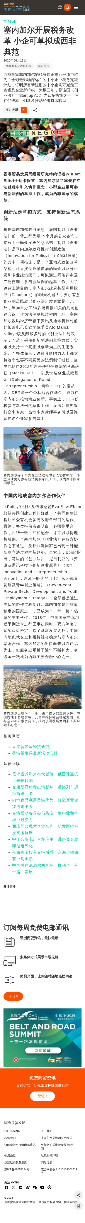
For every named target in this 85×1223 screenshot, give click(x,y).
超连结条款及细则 (15, 1162)
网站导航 (46, 1162)
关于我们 (46, 1131)
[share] (78, 1195)
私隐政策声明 (49, 1155)
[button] (76, 7)
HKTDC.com (12, 1131)
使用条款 (10, 1155)
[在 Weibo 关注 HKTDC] (28, 1187)
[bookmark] (78, 1205)
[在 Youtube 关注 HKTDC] (42, 1187)
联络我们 (10, 1138)
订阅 (15, 996)
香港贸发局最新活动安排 (35, 753)
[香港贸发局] (42, 1125)
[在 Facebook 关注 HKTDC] (6, 1187)
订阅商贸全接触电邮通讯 (20, 1144)
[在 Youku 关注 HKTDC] (49, 1187)
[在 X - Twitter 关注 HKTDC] (13, 1187)
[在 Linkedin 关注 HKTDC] (21, 1187)
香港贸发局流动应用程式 (56, 1138)
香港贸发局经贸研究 (30, 747)
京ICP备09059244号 (16, 1169)
